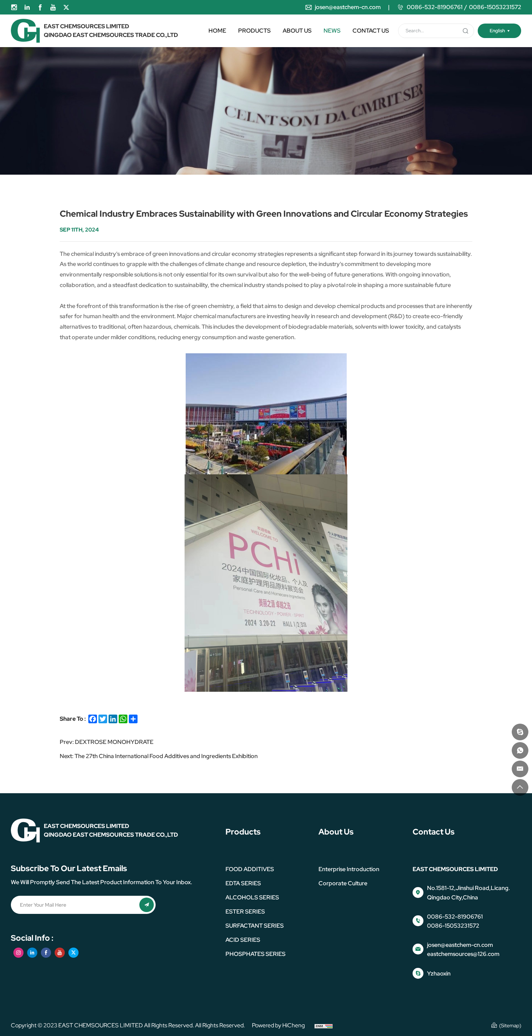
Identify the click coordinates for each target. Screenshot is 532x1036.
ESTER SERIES (245, 911)
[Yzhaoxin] (520, 732)
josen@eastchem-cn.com (348, 7)
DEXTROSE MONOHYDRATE (114, 742)
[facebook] (40, 7)
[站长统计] (323, 1025)
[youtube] (53, 7)
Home (217, 30)
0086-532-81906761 (435, 7)
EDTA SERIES (243, 883)
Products (254, 30)
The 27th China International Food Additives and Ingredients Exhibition (166, 756)
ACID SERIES (242, 940)
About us (297, 30)
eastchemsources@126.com (463, 954)
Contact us (370, 30)
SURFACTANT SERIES (254, 925)
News (332, 30)
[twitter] (66, 7)
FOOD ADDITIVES (249, 869)
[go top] (520, 787)
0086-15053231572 (495, 7)
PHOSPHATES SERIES (255, 954)
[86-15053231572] (520, 750)
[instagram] (14, 7)
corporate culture (342, 883)
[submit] (465, 30)
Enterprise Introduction (348, 869)
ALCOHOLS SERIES (252, 897)
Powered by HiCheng (278, 1025)
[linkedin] (27, 7)
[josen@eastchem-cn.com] (520, 769)
